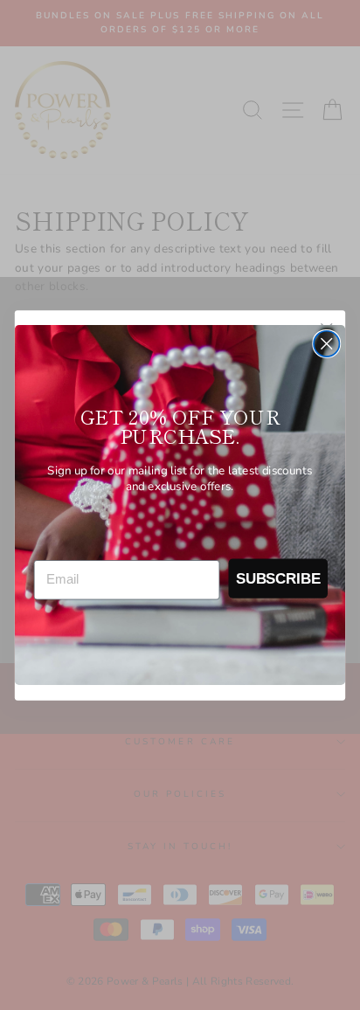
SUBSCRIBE (278, 577)
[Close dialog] (326, 343)
